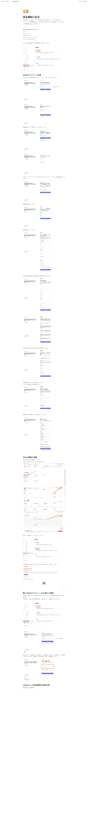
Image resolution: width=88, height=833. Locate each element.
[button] (6, 1)
